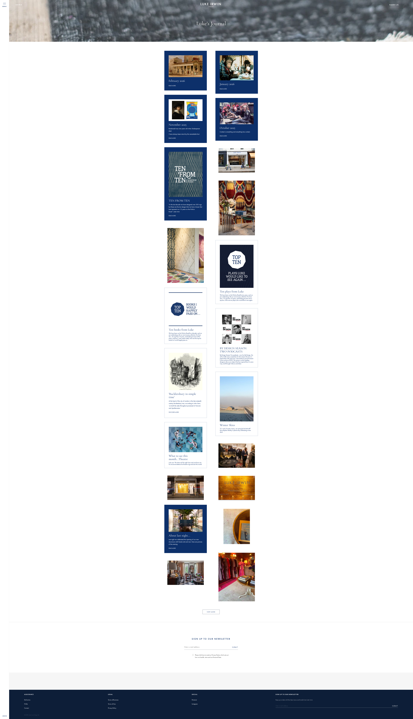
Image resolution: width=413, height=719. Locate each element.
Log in (4, 716)
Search (19, 5)
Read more (172, 85)
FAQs (26, 704)
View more (211, 612)
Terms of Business (113, 700)
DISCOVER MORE (174, 412)
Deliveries (27, 700)
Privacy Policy (112, 708)
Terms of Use (112, 704)
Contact (26, 708)
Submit (235, 647)
